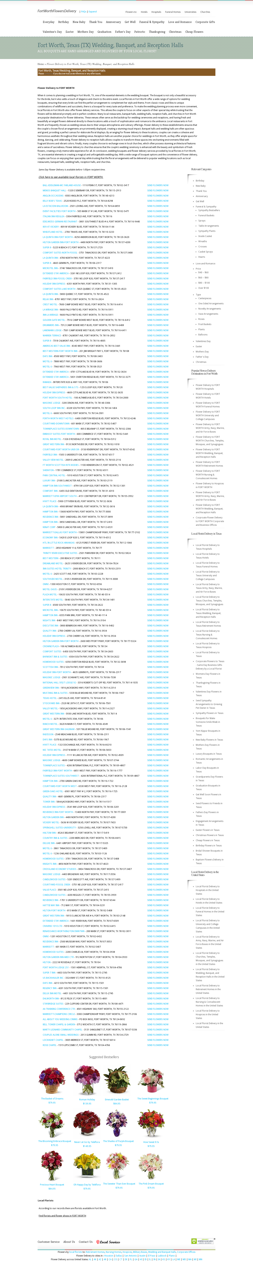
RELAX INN (48, 299)
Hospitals (156, 12)
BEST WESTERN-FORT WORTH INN (60, 351)
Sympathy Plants (206, 231)
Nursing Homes (113, 1252)
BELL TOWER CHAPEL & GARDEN (59, 1024)
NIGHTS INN (49, 620)
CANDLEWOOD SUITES (54, 879)
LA (173, 1259)
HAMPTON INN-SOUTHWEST (57, 486)
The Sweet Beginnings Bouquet (152, 1098)
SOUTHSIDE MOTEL (53, 579)
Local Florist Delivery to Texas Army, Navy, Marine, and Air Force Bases (209, 588)
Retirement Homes (95, 1252)
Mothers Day (85, 32)
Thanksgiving (157, 32)
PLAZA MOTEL (50, 594)
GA (135, 1259)
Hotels (144, 12)
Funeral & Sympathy (151, 22)
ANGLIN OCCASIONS (53, 195)
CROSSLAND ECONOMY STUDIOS (59, 869)
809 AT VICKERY (51, 227)
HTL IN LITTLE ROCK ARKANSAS (59, 542)
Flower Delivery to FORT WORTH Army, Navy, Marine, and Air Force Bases (210, 428)
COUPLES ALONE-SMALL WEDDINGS (61, 1035)
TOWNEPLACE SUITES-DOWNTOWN (61, 429)
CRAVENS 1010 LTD (52, 926)
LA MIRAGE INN (50, 309)
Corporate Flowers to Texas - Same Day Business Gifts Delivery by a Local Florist (210, 665)
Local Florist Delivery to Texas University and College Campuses (208, 576)
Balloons (202, 334)
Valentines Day (203, 341)
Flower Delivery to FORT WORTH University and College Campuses (208, 415)
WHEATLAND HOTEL (53, 232)
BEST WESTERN (50, 558)
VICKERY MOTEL (51, 822)
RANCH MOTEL (50, 724)
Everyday (48, 22)
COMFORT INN (50, 491)
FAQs (83, 11)
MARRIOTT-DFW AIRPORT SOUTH (60, 496)
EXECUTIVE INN (50, 625)
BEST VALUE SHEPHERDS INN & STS (60, 387)
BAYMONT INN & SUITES (55, 656)
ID (145, 1259)
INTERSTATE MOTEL (53, 599)
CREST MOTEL (50, 304)
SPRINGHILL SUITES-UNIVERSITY (59, 827)
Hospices (127, 1252)
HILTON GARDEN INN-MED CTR (58, 957)
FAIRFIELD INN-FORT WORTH (57, 770)
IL (150, 1259)
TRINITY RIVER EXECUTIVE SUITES (60, 553)
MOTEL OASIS (50, 589)
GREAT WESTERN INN (53, 444)
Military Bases (140, 1252)
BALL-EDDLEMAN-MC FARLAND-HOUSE (62, 185)
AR (105, 1259)
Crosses (202, 246)
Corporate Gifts (205, 22)
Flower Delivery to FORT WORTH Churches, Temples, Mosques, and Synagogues (210, 441)
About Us (69, 1242)
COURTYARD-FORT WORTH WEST (60, 786)
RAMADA (47, 382)
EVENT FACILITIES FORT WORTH (59, 211)
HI (141, 1259)
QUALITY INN (49, 631)
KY (168, 1259)
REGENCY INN (49, 988)
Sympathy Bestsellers (209, 210)
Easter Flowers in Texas (207, 830)
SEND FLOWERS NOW (158, 185)
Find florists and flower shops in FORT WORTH (62, 1215)
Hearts (201, 257)
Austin (142, 1255)
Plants (201, 329)
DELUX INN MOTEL (52, 993)
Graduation (104, 32)
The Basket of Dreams (52, 1098)
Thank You (95, 22)
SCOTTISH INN (50, 667)
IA (159, 1259)
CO (115, 1259)
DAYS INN (47, 356)
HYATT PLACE (49, 501)
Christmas (175, 32)
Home (41, 64)
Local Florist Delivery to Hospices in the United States (208, 1015)
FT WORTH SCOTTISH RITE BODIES (61, 465)
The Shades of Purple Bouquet (118, 1141)
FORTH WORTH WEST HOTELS (58, 418)
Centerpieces (204, 298)
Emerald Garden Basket (117, 1099)
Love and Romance (180, 22)
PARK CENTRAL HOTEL (54, 475)
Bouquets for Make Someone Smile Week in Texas (208, 722)
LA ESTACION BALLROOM (55, 206)
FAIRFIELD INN (50, 454)
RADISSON (48, 734)
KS (163, 1259)
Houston (108, 1255)
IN (154, 1259)
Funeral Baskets (206, 215)
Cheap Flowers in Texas (208, 840)
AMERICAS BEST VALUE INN (56, 346)
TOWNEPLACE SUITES (54, 765)
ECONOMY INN (50, 537)
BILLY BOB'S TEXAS (52, 201)
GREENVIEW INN (51, 688)
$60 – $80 (203, 277)
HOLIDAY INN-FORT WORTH (57, 672)
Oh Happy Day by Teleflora (87, 1184)
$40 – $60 (203, 272)
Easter (70, 32)
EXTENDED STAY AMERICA (56, 273)
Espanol (93, 11)
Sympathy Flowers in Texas (209, 713)
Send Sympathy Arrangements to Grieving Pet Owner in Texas (209, 704)
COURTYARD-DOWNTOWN (56, 423)
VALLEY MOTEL (50, 708)
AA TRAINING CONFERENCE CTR (59, 1009)
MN (200, 1259)
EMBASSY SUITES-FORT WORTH (59, 434)
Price (198, 269)
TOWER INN (49, 801)
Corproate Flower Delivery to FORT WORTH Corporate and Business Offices (210, 521)
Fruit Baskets (204, 324)
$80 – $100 (204, 283)
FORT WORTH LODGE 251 (56, 967)
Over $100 (203, 288)
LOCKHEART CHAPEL (53, 1040)
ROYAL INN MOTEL (52, 439)
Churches (205, 12)
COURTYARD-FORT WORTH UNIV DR (61, 449)
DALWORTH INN (51, 998)
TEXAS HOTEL (50, 698)
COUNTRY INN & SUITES (55, 838)
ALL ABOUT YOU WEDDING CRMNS (60, 1019)
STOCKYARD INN (51, 703)
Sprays (201, 220)
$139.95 (87, 1103)
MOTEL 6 (47, 361)
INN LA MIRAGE (50, 315)
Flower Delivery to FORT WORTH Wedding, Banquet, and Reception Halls (209, 453)
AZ (100, 1259)
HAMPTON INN (50, 511)
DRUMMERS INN (51, 325)
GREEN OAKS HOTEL (53, 791)
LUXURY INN (49, 480)
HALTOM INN (49, 833)
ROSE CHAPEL (49, 1045)
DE (126, 1259)
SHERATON (48, 470)
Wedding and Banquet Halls (162, 1252)
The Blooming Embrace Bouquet (54, 1141)
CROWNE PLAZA (51, 646)
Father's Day (123, 32)
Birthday (63, 22)
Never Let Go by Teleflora (87, 1142)
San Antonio (130, 1255)
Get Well (130, 22)
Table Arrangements (208, 226)
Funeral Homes (173, 12)
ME (178, 1259)
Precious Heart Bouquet (52, 1184)
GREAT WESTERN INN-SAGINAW (59, 729)
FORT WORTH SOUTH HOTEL (57, 397)
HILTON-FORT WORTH (54, 910)
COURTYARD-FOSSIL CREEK (56, 884)
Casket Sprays (205, 251)
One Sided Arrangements (211, 303)
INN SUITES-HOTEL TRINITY (57, 568)
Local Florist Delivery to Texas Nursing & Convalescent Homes (208, 635)
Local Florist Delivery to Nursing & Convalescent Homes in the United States (209, 1002)
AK (95, 1259)
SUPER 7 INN (49, 972)
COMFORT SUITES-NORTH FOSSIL (60, 252)
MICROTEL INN (50, 268)
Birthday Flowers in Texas (209, 845)
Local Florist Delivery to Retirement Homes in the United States (208, 989)
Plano (172, 1255)
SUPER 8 (47, 247)
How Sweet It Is (151, 1142)
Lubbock (162, 1255)
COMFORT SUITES (52, 651)
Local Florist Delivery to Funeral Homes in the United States (210, 912)
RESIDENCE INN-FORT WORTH (58, 812)
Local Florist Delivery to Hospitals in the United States (208, 890)
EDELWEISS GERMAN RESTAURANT (60, 221)
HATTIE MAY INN (51, 905)
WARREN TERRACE (52, 335)
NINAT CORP (49, 527)
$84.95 (116, 1103)
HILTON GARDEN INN (53, 817)
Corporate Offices (186, 1252)
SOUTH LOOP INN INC (54, 408)
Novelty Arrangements (209, 308)
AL (90, 1259)
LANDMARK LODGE (52, 330)
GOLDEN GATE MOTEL (54, 320)
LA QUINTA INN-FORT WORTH (58, 237)
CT (120, 1259)
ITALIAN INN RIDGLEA (53, 216)
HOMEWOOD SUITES (53, 662)
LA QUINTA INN (50, 258)
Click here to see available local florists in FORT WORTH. (71, 177)
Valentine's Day (52, 32)
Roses (201, 319)
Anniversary (113, 22)
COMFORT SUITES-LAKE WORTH (59, 289)
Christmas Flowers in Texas (210, 835)
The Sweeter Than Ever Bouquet (119, 1183)
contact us (48, 73)
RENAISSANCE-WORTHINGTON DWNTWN (63, 931)
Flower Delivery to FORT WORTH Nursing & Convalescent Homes (208, 475)
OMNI (46, 584)
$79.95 (52, 1102)
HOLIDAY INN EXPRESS (54, 283)
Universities (190, 12)
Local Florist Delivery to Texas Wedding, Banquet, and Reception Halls (208, 613)
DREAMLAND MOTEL (53, 563)
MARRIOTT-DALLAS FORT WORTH (60, 532)
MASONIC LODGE (51, 403)
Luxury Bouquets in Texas (209, 754)
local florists (75, 1252)
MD (184, 1259)
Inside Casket (205, 236)
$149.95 (87, 1146)
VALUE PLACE (49, 890)
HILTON (47, 962)
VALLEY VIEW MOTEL (53, 460)
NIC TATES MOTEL (52, 750)
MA (190, 1259)
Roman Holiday (87, 1099)
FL (131, 1259)
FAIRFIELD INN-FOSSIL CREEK (57, 278)
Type (198, 294)
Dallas (119, 1255)
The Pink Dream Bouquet (151, 1183)
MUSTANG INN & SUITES (55, 693)
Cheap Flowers (194, 32)
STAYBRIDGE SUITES (53, 1003)
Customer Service (49, 1242)
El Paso (151, 1255)
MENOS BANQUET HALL (54, 190)
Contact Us (86, 1242)
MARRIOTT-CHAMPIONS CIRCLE (59, 1014)
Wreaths (202, 241)
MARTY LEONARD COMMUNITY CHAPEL (62, 1029)
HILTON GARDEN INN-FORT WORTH (61, 242)
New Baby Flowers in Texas (209, 740)
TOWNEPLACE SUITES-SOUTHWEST (61, 776)
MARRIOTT (48, 548)
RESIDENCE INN (50, 517)
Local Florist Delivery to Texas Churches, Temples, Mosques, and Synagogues (209, 601)
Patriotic (139, 32)
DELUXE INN (49, 843)
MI (195, 1259)
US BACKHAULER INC (53, 978)
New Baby (79, 22)
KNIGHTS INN (49, 864)
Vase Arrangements (208, 314)
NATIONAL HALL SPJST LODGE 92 (59, 682)
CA (110, 1259)
